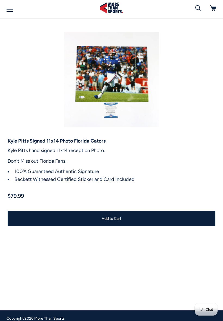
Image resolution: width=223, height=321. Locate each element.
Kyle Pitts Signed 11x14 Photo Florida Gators (57, 141)
